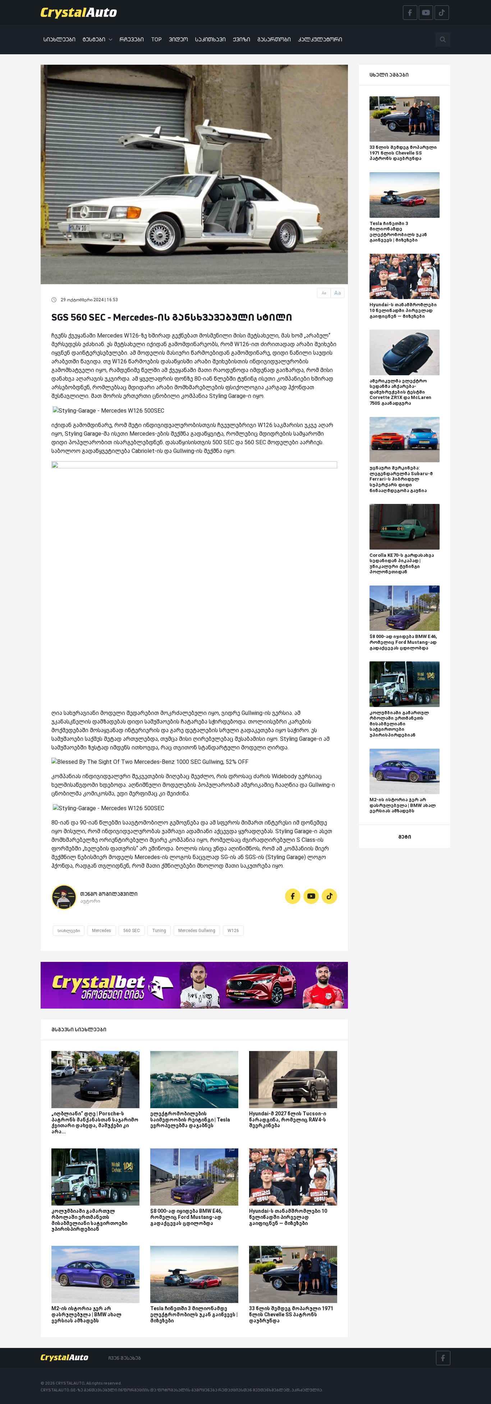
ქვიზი (241, 39)
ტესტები (94, 39)
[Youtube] (311, 896)
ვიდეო (178, 39)
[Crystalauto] (81, 12)
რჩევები (132, 39)
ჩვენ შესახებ (124, 1358)
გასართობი (274, 39)
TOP (156, 39)
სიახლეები (59, 39)
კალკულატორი (320, 39)
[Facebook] (292, 896)
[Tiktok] (329, 896)
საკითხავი (210, 39)
